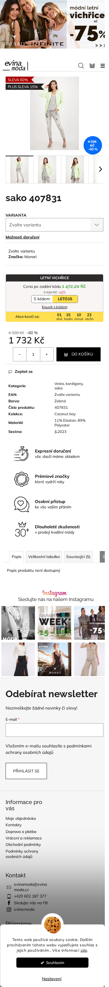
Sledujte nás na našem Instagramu (56, 599)
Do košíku (82, 354)
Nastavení (51, 978)
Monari (30, 256)
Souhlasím (55, 962)
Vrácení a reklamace (24, 838)
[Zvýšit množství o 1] (46, 354)
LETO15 (65, 298)
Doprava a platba (21, 831)
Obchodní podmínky (23, 844)
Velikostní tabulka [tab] (44, 556)
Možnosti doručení (22, 237)
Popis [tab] (17, 556)
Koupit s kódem (54, 307)
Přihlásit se (26, 770)
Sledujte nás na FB (31, 902)
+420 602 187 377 (30, 896)
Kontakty (14, 824)
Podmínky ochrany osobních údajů (22, 854)
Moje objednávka (21, 818)
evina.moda (24, 909)
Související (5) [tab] (78, 556)
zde (83, 950)
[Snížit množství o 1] (20, 354)
